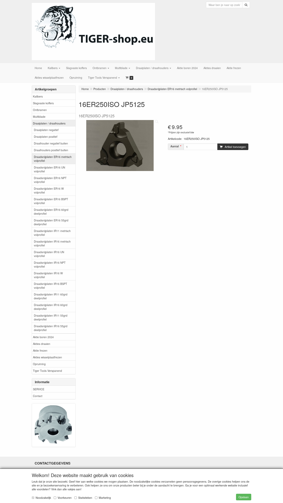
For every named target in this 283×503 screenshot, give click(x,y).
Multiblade (39, 116)
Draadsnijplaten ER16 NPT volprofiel (50, 180)
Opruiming (39, 364)
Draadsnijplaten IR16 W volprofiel (48, 275)
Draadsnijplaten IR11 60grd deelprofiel (50, 296)
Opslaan (244, 497)
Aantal (174, 146)
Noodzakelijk (43, 498)
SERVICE (38, 389)
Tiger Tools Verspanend (47, 371)
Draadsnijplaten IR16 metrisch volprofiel (52, 243)
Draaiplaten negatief (46, 130)
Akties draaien (41, 344)
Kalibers (38, 96)
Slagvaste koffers (43, 103)
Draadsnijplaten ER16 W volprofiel (49, 190)
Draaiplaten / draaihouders (49, 123)
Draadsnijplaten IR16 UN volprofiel (49, 254)
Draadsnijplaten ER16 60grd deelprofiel (51, 211)
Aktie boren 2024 (43, 337)
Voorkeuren (65, 498)
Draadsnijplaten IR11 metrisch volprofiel (52, 233)
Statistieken (85, 498)
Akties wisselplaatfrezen (47, 357)
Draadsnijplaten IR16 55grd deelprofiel (50, 328)
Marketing (105, 498)
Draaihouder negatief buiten (51, 143)
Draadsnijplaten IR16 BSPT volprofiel (50, 285)
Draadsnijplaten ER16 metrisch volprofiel (53, 159)
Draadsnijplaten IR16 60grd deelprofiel (50, 307)
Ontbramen (40, 110)
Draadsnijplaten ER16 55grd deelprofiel (51, 222)
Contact (37, 396)
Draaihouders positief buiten (51, 150)
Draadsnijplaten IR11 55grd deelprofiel (50, 317)
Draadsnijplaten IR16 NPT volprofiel (50, 264)
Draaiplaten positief (45, 136)
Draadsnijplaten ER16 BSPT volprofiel (51, 201)
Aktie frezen (40, 350)
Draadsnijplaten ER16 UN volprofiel (49, 169)
